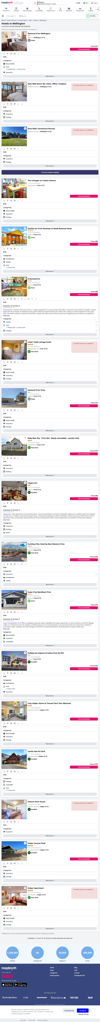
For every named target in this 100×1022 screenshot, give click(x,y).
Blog (75, 967)
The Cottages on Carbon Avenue (42, 180)
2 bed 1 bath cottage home (39, 342)
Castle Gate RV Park (36, 751)
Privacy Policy (32, 1020)
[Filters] (2, 16)
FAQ (75, 970)
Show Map (92, 16)
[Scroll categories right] (98, 9)
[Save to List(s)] (25, 33)
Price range (10, 16)
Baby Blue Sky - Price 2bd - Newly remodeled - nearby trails (53, 438)
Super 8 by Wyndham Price (39, 592)
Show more (49, 76)
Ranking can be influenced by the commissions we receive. (18, 29)
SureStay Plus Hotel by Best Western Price (46, 544)
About (52, 967)
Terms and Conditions (42, 1020)
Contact (76, 973)
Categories (53, 973)
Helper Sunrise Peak (36, 843)
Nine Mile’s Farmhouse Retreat (41, 128)
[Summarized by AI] (13, 307)
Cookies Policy (23, 1020)
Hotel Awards (54, 975)
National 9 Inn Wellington (39, 33)
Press (52, 970)
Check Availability (84, 49)
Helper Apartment (36, 888)
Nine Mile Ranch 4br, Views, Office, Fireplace (47, 84)
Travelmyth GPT (79, 975)
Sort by (21, 16)
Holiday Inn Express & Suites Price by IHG (46, 653)
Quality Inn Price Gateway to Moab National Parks (50, 228)
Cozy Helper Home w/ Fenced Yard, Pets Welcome (49, 703)
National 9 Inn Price (36, 390)
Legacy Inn (32, 483)
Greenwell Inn (34, 279)
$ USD (78, 3)
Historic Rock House (36, 801)
